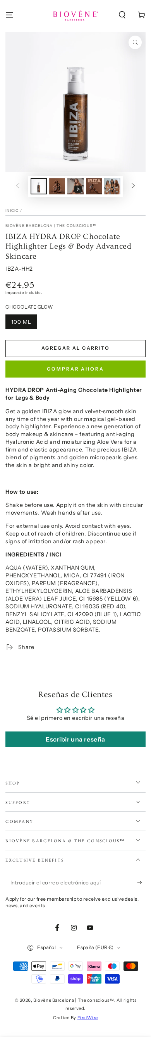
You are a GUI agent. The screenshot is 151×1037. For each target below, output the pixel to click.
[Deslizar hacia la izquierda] (18, 186)
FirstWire (87, 1017)
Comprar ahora (75, 369)
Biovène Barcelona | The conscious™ (51, 225)
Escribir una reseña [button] (75, 739)
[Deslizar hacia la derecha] (133, 186)
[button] (122, 15)
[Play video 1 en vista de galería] (75, 186)
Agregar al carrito (75, 348)
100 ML (21, 322)
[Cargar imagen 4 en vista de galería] (112, 186)
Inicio (12, 210)
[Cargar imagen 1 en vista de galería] (39, 186)
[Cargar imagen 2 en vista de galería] (57, 186)
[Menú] (9, 15)
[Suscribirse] (141, 883)
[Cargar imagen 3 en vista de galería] (94, 186)
